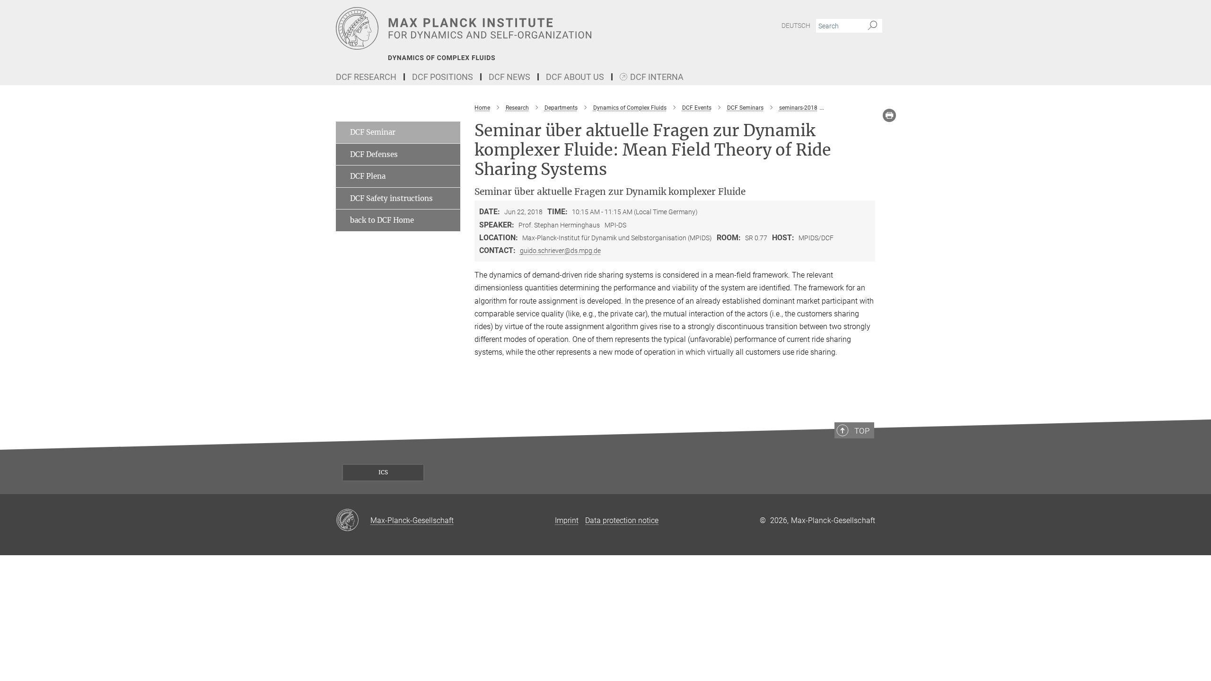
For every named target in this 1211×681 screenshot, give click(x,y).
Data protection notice (621, 520)
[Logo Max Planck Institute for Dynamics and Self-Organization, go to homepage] (513, 28)
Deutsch (795, 25)
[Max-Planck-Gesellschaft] (353, 520)
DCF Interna (657, 77)
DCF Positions (442, 76)
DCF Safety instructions (391, 198)
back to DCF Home (382, 220)
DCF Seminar (372, 132)
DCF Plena (368, 176)
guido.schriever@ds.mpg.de (560, 250)
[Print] (889, 115)
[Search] (872, 26)
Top (861, 431)
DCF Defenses (374, 154)
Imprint (567, 520)
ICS (383, 472)
